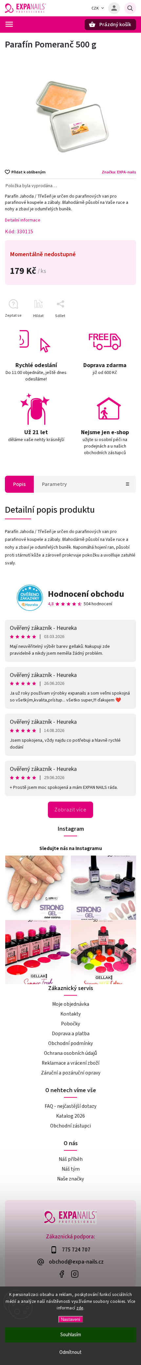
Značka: (119, 172)
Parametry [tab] (54, 484)
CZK (95, 8)
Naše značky (70, 1178)
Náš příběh (71, 1159)
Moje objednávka (70, 1004)
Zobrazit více (70, 809)
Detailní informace (22, 220)
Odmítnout (70, 1352)
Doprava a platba (71, 1033)
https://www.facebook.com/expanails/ (61, 1274)
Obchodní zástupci (70, 1125)
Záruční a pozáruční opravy (70, 1072)
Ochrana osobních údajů (70, 1053)
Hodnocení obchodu (86, 594)
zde (79, 1308)
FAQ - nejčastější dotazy (70, 1106)
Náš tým (71, 1169)
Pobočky (70, 1023)
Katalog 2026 (70, 1116)
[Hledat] (130, 8)
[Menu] (9, 24)
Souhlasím (70, 1334)
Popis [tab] (19, 484)
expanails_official (74, 1274)
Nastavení (70, 1319)
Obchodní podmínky (70, 1043)
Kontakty (70, 1014)
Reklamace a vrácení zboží (70, 1063)
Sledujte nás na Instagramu (70, 848)
